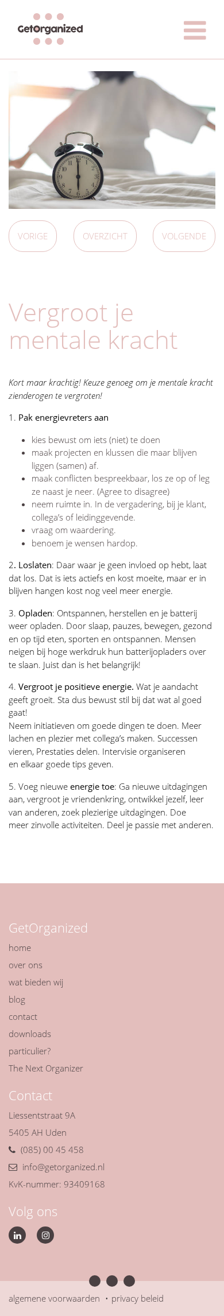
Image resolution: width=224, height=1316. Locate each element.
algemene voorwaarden (54, 1298)
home (20, 947)
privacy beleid (137, 1298)
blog (17, 999)
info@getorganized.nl (63, 1167)
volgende (184, 236)
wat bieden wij (36, 982)
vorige (33, 236)
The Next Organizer (46, 1068)
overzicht (105, 236)
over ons (26, 964)
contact (23, 1016)
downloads (30, 1033)
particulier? (30, 1051)
